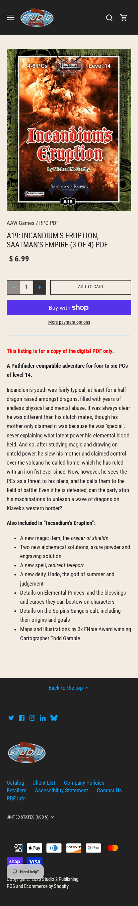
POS (11, 886)
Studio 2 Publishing (60, 879)
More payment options (69, 322)
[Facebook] (21, 718)
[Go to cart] (124, 17)
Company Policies (84, 782)
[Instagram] (32, 718)
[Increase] (39, 287)
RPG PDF (49, 223)
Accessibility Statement (61, 790)
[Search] (109, 17)
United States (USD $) (28, 817)
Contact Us (109, 790)
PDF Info (16, 798)
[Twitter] (11, 718)
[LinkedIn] (43, 718)
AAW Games (20, 223)
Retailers (16, 790)
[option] (69, 129)
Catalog (15, 782)
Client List (43, 782)
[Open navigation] (10, 17)
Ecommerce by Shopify (46, 886)
